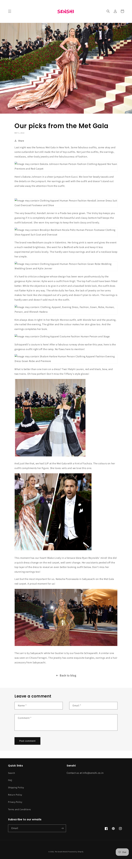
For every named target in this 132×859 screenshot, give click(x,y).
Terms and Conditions (19, 809)
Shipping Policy (16, 787)
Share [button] (21, 140)
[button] (9, 11)
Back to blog (68, 675)
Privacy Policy (15, 801)
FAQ (10, 780)
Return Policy (15, 794)
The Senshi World (61, 852)
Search (11, 772)
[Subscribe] (62, 828)
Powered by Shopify (76, 852)
